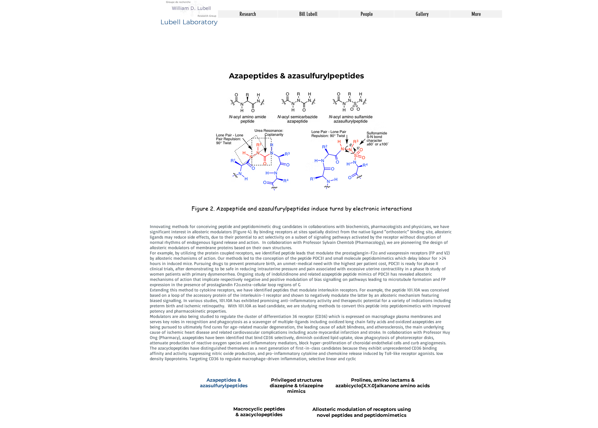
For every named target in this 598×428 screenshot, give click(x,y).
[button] (248, 14)
